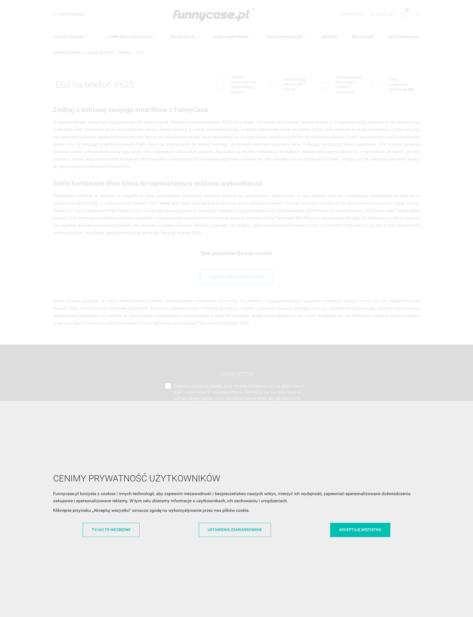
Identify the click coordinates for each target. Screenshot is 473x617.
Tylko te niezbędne (111, 529)
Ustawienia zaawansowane (235, 529)
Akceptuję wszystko (360, 529)
